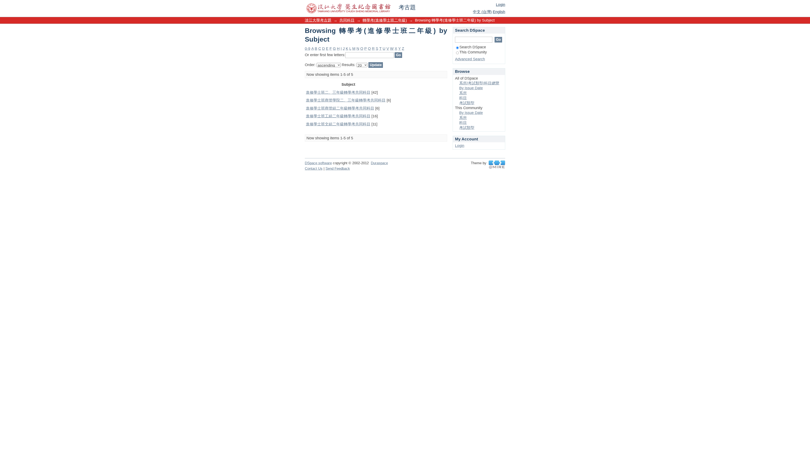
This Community (473, 52)
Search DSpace (472, 47)
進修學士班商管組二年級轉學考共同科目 (340, 108)
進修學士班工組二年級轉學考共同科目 (338, 116)
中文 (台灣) (482, 12)
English (499, 12)
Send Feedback (337, 169)
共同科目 (347, 20)
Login (500, 5)
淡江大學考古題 (318, 20)
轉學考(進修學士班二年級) (385, 20)
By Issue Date (471, 88)
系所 (463, 93)
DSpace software (318, 163)
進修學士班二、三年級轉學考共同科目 (338, 92)
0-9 (307, 48)
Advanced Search (470, 59)
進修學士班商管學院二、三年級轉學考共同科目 (346, 100)
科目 (463, 98)
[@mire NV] (497, 165)
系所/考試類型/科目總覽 (479, 83)
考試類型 (466, 103)
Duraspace (379, 163)
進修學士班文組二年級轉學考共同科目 (338, 124)
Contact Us (314, 169)
